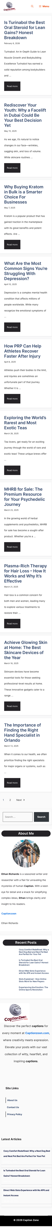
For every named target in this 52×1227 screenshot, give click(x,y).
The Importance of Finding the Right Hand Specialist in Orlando (22, 732)
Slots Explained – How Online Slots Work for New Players (32, 980)
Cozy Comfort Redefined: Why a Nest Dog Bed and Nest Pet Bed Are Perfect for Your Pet (34, 952)
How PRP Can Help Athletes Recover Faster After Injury (22, 351)
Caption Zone (31, 1220)
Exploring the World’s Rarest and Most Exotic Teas (25, 422)
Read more (12, 86)
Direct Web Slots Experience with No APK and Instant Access (34, 972)
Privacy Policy (14, 1114)
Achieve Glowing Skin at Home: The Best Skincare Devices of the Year (25, 650)
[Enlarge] (36, 843)
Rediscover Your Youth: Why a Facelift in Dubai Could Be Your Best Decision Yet (25, 115)
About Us (12, 1100)
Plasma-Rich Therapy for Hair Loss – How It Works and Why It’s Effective (25, 573)
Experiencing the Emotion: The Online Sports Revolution (33, 988)
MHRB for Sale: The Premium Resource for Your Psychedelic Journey (24, 497)
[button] (32, 6)
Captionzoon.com (37, 1033)
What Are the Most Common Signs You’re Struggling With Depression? (25, 271)
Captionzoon (8, 913)
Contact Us (13, 1107)
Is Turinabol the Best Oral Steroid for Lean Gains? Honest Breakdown (24, 30)
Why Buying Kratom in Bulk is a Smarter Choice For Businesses (23, 194)
